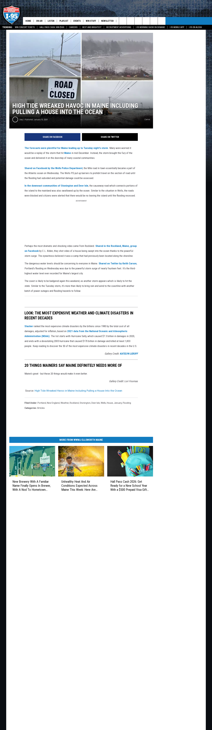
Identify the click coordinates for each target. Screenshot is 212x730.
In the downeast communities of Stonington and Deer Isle (56, 185)
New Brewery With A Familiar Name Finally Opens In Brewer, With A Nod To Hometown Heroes (31, 486)
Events (77, 21)
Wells (103, 403)
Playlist (63, 21)
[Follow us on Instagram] (146, 21)
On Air (39, 21)
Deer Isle (95, 403)
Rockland (74, 403)
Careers (73, 27)
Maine (67, 152)
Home (28, 21)
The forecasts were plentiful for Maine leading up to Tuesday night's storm (66, 148)
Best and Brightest (91, 27)
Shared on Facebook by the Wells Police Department (54, 168)
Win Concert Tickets (25, 27)
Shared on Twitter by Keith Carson (118, 263)
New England (53, 403)
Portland (42, 403)
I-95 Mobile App (177, 27)
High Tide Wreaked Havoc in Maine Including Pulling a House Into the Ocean (78, 390)
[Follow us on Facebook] (138, 21)
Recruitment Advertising (118, 27)
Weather (65, 403)
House (110, 403)
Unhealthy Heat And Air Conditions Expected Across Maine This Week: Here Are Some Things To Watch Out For (79, 486)
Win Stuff (91, 21)
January (118, 403)
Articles (41, 408)
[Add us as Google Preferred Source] (130, 21)
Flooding (127, 403)
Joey (21, 119)
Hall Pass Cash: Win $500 (52, 27)
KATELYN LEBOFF (129, 353)
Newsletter (107, 21)
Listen (51, 21)
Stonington (85, 403)
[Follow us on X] (154, 21)
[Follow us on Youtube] (161, 21)
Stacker (29, 326)
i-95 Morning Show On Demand (150, 27)
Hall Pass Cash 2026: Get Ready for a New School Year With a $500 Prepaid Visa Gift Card (128, 486)
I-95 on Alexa (195, 27)
